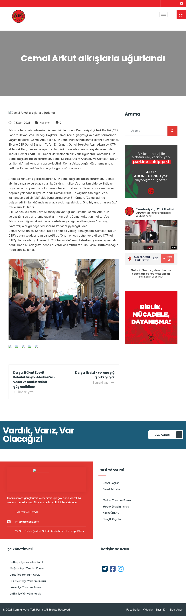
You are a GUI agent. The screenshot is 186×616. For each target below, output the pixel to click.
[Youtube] (181, 3)
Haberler (45, 122)
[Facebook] (164, 3)
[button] (181, 14)
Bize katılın (162, 434)
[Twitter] (156, 3)
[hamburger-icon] (163, 14)
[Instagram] (173, 3)
